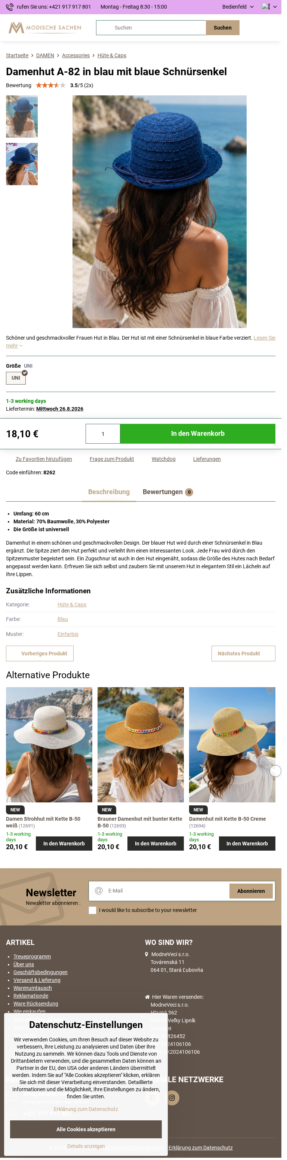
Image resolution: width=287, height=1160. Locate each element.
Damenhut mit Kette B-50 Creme (227, 819)
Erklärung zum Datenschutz (201, 1148)
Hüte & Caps (72, 604)
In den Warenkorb (198, 433)
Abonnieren (251, 891)
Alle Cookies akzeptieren (85, 1129)
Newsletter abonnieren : (53, 903)
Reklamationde (30, 996)
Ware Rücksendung (35, 1004)
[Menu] (272, 27)
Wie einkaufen (29, 1011)
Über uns (23, 964)
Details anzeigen (86, 1146)
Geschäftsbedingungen (40, 972)
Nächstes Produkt (239, 653)
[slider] (51, 85)
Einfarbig (68, 634)
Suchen (223, 28)
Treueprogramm (32, 956)
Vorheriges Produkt (44, 653)
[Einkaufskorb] (254, 27)
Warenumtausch (32, 988)
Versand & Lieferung (37, 980)
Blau (63, 619)
